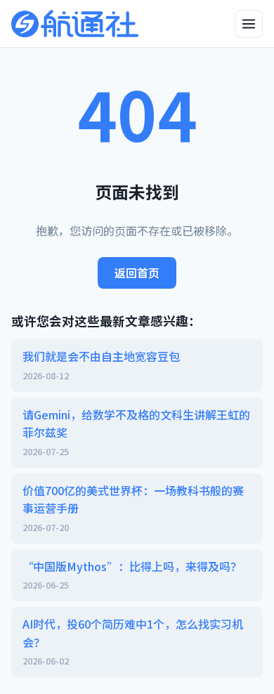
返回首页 (137, 272)
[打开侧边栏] (249, 24)
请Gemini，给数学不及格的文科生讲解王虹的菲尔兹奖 (136, 432)
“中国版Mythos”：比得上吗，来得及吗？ (132, 575)
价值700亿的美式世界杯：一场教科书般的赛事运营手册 (133, 508)
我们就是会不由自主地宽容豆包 (101, 365)
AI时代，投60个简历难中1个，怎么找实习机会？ (132, 641)
